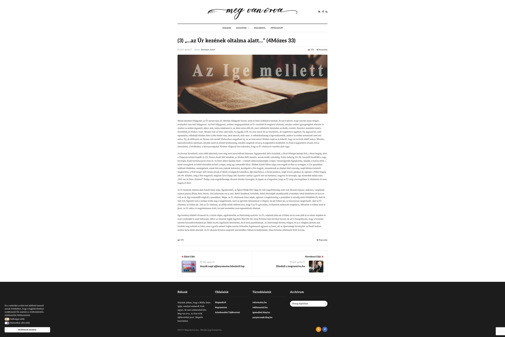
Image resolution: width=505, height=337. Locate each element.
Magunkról (260, 28)
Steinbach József (208, 49)
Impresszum (277, 28)
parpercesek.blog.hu (262, 317)
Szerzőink (241, 28)
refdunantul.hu (260, 307)
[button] (7, 319)
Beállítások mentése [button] (27, 330)
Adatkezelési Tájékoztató (227, 312)
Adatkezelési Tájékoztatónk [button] (17, 315)
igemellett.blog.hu (261, 312)
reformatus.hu (259, 302)
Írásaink (226, 28)
